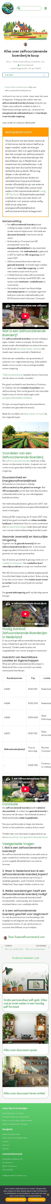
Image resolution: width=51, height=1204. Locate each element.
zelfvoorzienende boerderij (18, 461)
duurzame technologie (16, 527)
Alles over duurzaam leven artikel (24, 1093)
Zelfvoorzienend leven (19, 87)
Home (7, 87)
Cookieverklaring (36, 1199)
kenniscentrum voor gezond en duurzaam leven (27, 837)
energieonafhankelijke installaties (17, 398)
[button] (46, 8)
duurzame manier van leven (29, 349)
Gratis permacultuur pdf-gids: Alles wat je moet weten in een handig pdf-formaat (25, 1003)
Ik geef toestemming (16, 1199)
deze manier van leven (34, 414)
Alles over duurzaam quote (20, 1050)
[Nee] (48, 1195)
